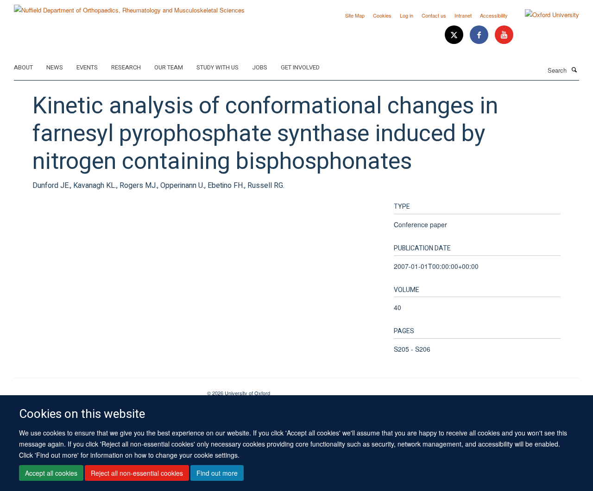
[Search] (574, 69)
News (54, 67)
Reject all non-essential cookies (137, 473)
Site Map (355, 15)
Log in (406, 15)
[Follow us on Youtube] (504, 35)
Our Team (168, 67)
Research (126, 67)
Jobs (259, 67)
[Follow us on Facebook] (480, 35)
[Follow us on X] (455, 35)
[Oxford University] (545, 14)
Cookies (382, 15)
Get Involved (300, 67)
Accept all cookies (51, 473)
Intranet (463, 15)
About (23, 67)
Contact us (434, 15)
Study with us (217, 67)
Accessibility (494, 15)
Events (87, 67)
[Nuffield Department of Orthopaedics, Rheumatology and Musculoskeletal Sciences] (129, 6)
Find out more (217, 473)
